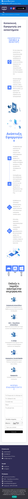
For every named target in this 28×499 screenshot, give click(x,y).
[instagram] (14, 8)
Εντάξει (14, 496)
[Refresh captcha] (22, 422)
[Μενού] (3, 12)
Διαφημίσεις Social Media (14, 358)
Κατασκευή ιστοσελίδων (14, 305)
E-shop (14, 341)
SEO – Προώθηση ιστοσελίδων (14, 324)
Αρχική (3, 14)
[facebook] (11, 8)
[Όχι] (26, 493)
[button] (21, 8)
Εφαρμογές (14, 375)
